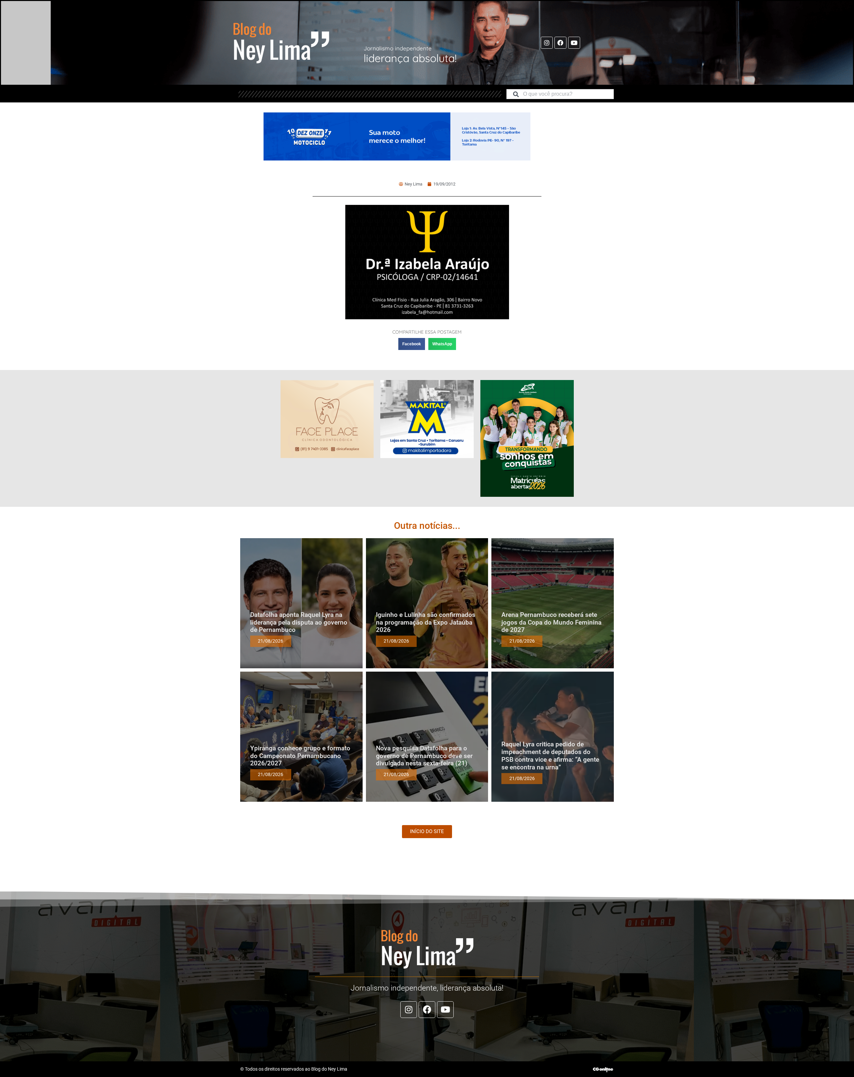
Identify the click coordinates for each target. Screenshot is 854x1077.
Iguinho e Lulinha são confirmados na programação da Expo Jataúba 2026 (425, 622)
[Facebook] (560, 43)
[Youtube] (574, 43)
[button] (411, 344)
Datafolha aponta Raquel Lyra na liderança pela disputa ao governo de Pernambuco (298, 622)
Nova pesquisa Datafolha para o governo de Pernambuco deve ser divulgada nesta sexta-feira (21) (424, 755)
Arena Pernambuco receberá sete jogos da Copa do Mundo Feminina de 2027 (551, 622)
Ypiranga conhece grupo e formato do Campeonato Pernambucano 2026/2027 (300, 755)
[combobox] (560, 94)
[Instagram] (547, 43)
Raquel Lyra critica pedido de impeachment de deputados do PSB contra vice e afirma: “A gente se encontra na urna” (550, 755)
